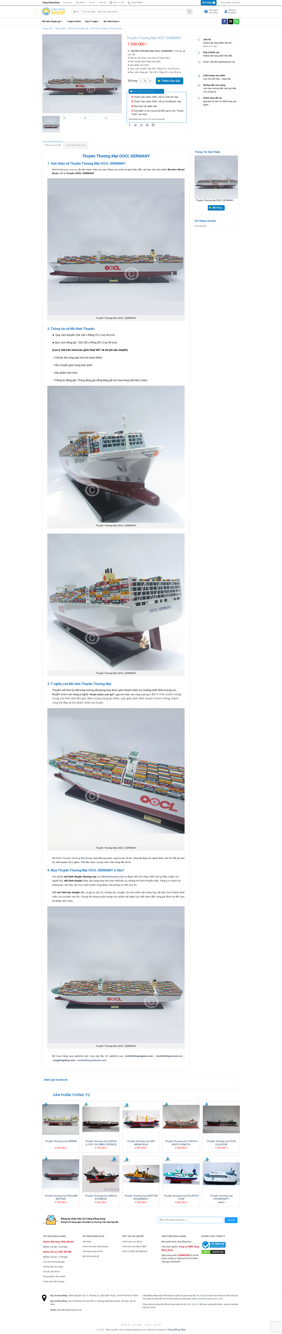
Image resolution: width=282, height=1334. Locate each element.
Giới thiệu (87, 1242)
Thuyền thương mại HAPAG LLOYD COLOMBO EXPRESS (101, 1143)
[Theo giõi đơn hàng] (206, 12)
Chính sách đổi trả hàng (53, 1281)
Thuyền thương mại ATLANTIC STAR (181, 1197)
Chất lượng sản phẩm (214, 75)
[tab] (52, 145)
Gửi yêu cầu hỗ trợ (51, 1271)
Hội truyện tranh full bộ (93, 1251)
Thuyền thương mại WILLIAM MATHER (60, 1197)
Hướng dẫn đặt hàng (76, 145)
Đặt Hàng (217, 208)
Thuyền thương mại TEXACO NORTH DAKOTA (181, 1143)
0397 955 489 (225, 56)
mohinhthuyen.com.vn (169, 1056)
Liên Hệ (102, 2)
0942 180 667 (225, 43)
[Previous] (48, 74)
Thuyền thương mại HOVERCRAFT (221, 1197)
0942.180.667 (193, 1304)
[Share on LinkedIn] (153, 125)
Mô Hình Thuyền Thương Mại (106, 28)
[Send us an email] (230, 21)
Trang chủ (47, 28)
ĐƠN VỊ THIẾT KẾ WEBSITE (134, 1251)
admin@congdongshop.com (210, 1299)
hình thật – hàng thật (221, 79)
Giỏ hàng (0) (200, 226)
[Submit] (189, 11)
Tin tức (91, 2)
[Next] (116, 74)
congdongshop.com (64, 1060)
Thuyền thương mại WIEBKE (61, 1141)
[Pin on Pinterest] (147, 125)
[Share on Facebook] (129, 125)
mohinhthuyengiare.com (139, 1056)
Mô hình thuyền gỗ (51, 21)
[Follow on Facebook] (224, 21)
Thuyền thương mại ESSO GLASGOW (221, 1143)
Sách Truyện (91, 21)
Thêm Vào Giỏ (171, 80)
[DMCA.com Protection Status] (213, 1252)
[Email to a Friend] (141, 125)
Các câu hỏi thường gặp (54, 1262)
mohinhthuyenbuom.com (92, 1060)
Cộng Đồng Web (176, 1329)
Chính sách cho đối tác (132, 1242)
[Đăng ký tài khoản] (226, 12)
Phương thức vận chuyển (54, 1276)
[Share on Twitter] (135, 125)
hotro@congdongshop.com (222, 62)
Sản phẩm (80, 2)
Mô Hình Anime (111, 21)
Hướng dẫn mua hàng (214, 85)
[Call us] (236, 21)
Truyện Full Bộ (74, 21)
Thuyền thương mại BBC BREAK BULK (141, 1143)
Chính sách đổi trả (212, 98)
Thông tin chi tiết (53, 145)
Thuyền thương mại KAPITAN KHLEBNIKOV (141, 1197)
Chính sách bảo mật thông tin (96, 1246)
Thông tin (67, 2)
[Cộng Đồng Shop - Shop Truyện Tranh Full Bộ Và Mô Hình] (53, 11)
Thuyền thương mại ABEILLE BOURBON (101, 1197)
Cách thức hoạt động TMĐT (134, 1246)
